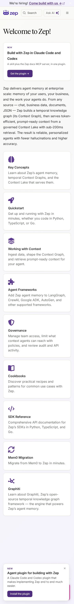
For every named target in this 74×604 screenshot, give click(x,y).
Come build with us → (45, 3)
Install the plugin (20, 593)
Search (32, 12)
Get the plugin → (19, 73)
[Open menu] (67, 12)
